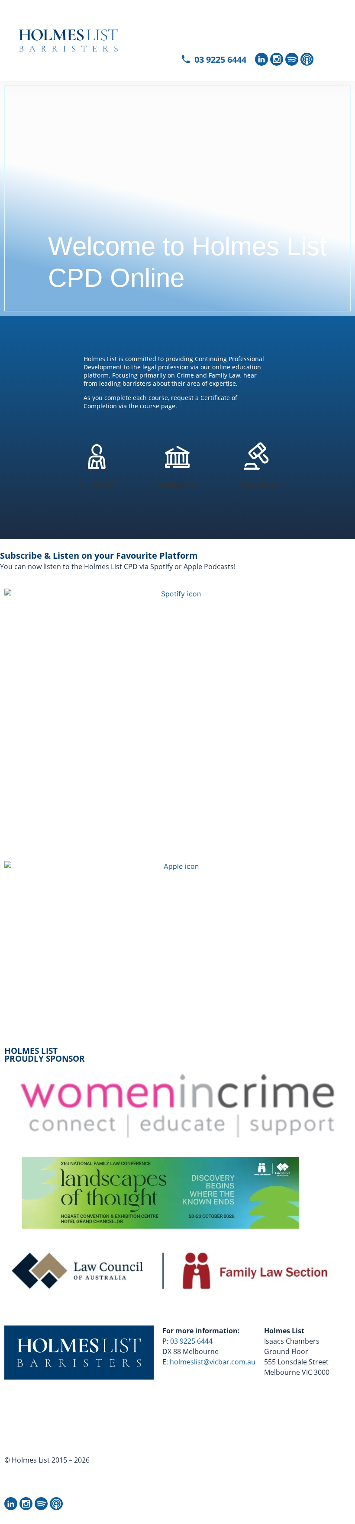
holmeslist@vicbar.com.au (212, 1362)
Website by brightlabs (45, 1481)
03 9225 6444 (191, 1341)
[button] (305, 27)
